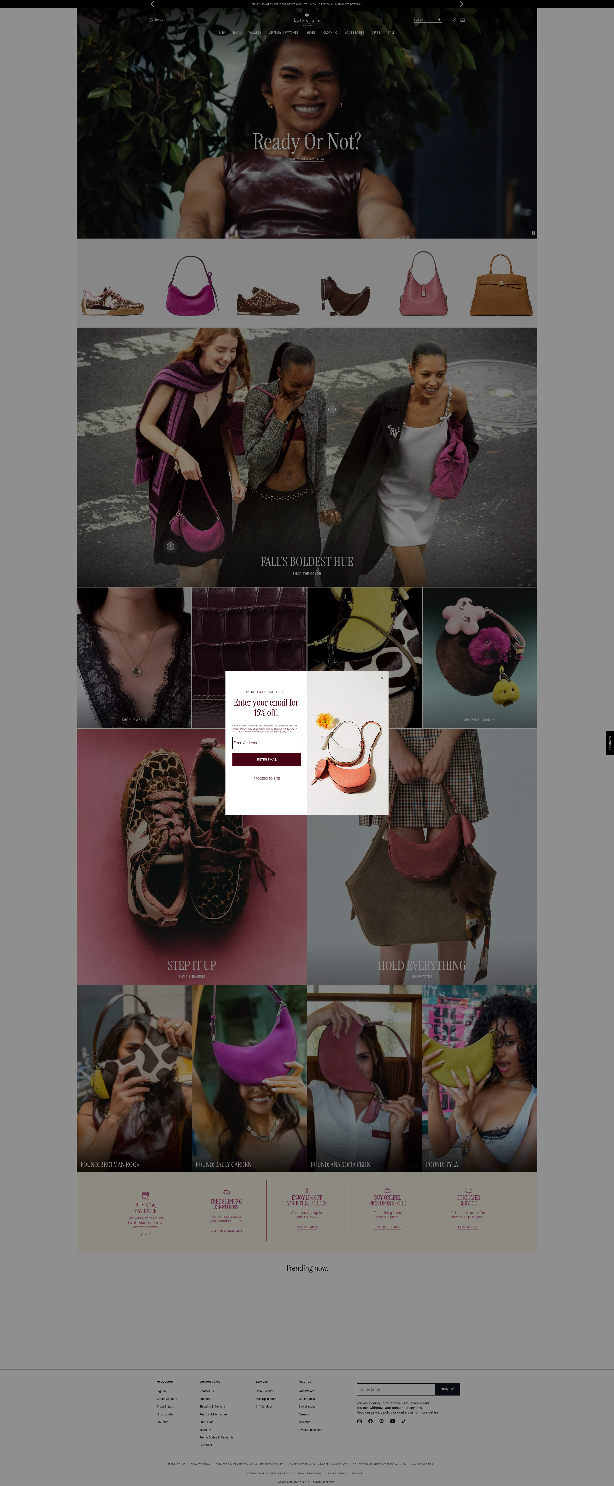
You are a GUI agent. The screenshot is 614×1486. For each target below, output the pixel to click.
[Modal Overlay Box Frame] (307, 743)
